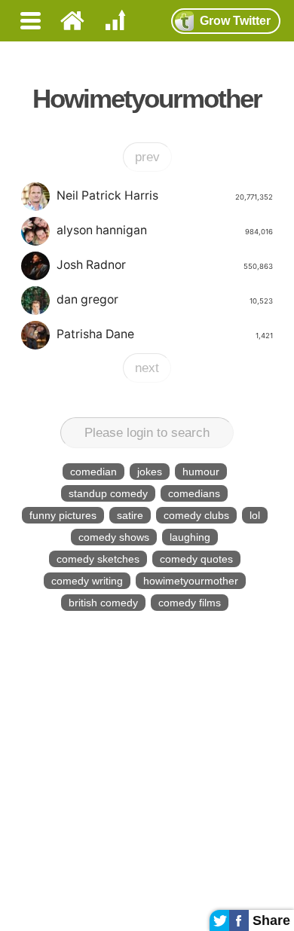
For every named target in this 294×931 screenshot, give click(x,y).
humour (200, 472)
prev (147, 157)
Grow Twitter (235, 20)
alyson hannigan (164, 230)
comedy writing (87, 581)
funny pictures (62, 515)
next (147, 368)
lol (255, 515)
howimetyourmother (190, 581)
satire (130, 515)
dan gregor (164, 299)
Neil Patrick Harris (164, 195)
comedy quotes (196, 559)
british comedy (103, 603)
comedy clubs (196, 515)
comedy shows (113, 537)
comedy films (189, 603)
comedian (93, 472)
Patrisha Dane (164, 334)
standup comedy (108, 493)
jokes (149, 472)
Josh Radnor (164, 265)
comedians (194, 493)
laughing (190, 537)
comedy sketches (98, 559)
